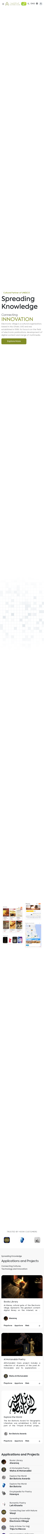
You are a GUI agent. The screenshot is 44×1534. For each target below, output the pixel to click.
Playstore (8, 1325)
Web (27, 1325)
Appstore (19, 1325)
